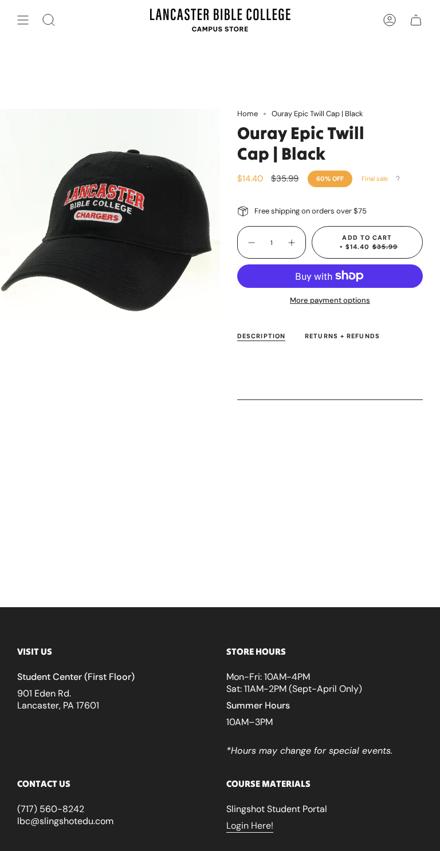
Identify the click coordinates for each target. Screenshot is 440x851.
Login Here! (249, 826)
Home (247, 113)
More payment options (330, 300)
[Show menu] (22, 20)
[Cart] (416, 20)
